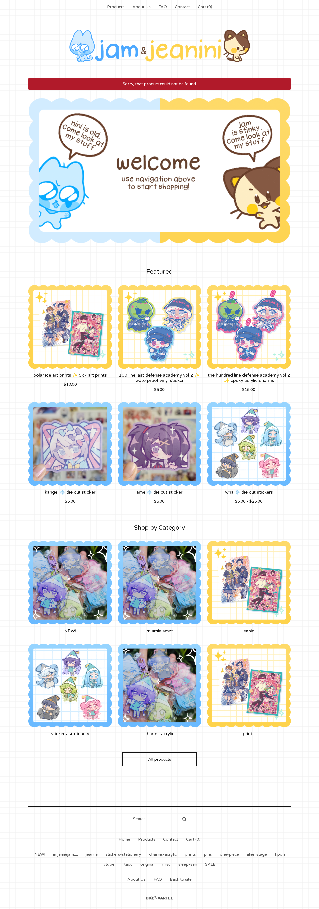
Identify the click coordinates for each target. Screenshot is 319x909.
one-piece (229, 854)
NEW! (39, 854)
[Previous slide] (35, 167)
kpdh (280, 854)
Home (124, 839)
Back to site (181, 879)
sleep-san (187, 864)
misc (166, 864)
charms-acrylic (163, 854)
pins (208, 854)
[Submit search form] (184, 819)
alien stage (257, 854)
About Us (141, 6)
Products (115, 6)
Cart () (205, 6)
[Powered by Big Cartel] (159, 898)
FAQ (163, 6)
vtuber (110, 864)
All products (159, 759)
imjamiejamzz (65, 854)
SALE (210, 864)
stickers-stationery (123, 854)
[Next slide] (284, 167)
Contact (182, 6)
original (147, 864)
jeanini (92, 854)
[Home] (159, 46)
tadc (128, 864)
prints (190, 854)
